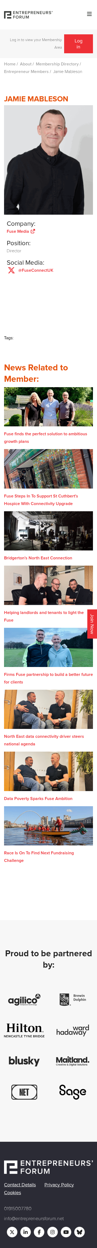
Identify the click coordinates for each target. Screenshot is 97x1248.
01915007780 (18, 1209)
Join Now (92, 624)
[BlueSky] (79, 1232)
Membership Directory (57, 64)
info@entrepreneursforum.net (34, 1219)
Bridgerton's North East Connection (38, 558)
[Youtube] (66, 1232)
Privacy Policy (59, 1185)
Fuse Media (18, 231)
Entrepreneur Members (26, 71)
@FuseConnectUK (35, 270)
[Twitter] (12, 1232)
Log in (78, 44)
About (26, 64)
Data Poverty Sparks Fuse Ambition (38, 798)
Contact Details (20, 1185)
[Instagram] (52, 1232)
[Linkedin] (25, 1232)
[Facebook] (39, 1232)
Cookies (12, 1193)
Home (10, 64)
